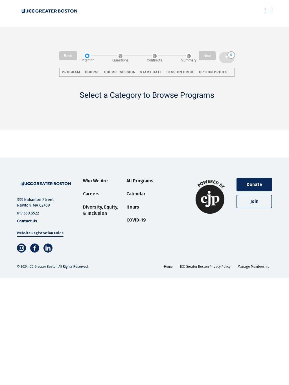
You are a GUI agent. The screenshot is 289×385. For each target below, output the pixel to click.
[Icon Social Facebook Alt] (34, 248)
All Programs (140, 180)
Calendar (135, 193)
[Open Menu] (268, 11)
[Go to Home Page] (46, 183)
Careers (91, 193)
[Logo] (49, 11)
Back (68, 56)
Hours (132, 207)
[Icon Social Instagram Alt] (21, 248)
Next (207, 56)
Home (168, 267)
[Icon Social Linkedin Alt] (47, 248)
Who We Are (95, 180)
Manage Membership (254, 267)
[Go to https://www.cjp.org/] (210, 197)
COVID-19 (136, 220)
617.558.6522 (28, 213)
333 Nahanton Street (35, 199)
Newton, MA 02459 (33, 205)
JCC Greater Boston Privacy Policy (205, 267)
